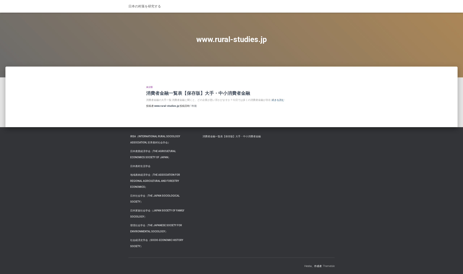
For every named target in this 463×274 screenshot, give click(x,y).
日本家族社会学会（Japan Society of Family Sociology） (157, 213)
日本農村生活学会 (140, 166)
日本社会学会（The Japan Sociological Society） (155, 198)
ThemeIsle (329, 266)
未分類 (149, 87)
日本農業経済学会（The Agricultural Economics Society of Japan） (153, 154)
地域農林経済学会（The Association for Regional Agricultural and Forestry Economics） (155, 180)
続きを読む (278, 99)
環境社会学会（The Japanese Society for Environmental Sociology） (156, 228)
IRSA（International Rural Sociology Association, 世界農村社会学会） (155, 139)
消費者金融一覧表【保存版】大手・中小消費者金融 (198, 93)
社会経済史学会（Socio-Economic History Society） (156, 243)
